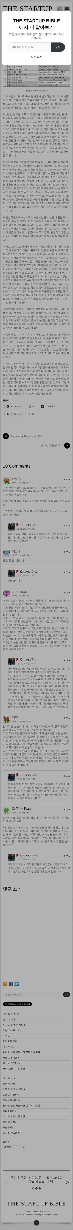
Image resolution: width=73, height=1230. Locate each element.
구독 (58, 47)
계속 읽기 (36, 57)
